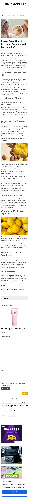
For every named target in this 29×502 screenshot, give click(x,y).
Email (3, 370)
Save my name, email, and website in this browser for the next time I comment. (14, 384)
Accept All (14, 491)
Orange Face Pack (5, 291)
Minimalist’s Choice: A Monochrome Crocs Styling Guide (14, 402)
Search (25, 393)
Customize (14, 495)
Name (3, 364)
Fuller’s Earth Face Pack (18, 289)
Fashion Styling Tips (14, 3)
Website (3, 377)
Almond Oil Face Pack (8, 289)
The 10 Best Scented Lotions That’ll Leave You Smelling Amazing (13, 329)
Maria (2, 49)
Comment (4, 345)
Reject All (14, 499)
